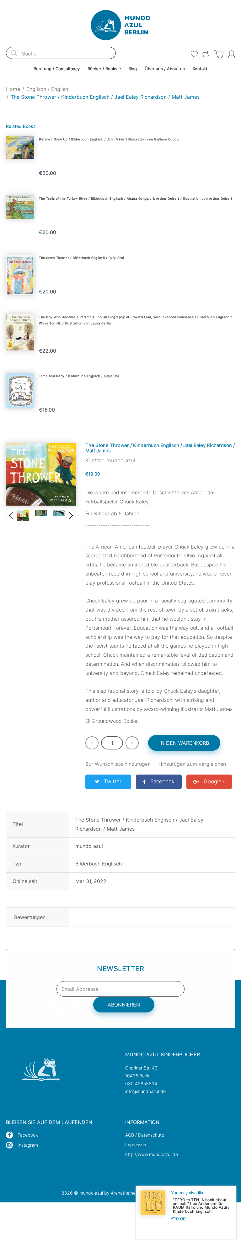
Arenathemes (124, 1193)
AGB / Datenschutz (144, 1135)
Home (13, 89)
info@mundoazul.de (145, 1091)
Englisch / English (47, 89)
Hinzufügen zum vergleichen (192, 764)
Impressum (136, 1144)
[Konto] (231, 54)
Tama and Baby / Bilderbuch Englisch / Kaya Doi (79, 376)
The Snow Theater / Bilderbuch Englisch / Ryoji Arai (81, 258)
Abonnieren (124, 1004)
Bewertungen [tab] (30, 917)
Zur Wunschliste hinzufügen (118, 764)
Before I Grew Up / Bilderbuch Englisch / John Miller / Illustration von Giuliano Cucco (109, 139)
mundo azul (120, 460)
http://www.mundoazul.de (151, 1154)
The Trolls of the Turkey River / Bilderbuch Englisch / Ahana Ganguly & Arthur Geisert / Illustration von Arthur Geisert (136, 198)
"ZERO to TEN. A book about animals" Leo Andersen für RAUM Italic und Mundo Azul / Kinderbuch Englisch (201, 1205)
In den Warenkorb (184, 743)
